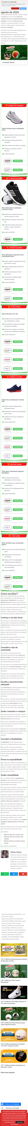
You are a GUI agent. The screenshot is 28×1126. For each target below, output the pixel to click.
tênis (4, 16)
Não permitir (15, 8)
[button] (5, 874)
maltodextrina (12, 600)
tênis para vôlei (18, 21)
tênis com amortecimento (14, 19)
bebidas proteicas (13, 821)
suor (14, 767)
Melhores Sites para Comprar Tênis (13, 834)
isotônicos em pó (5, 602)
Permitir (23, 8)
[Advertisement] (14, 83)
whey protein (4, 600)
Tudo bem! (20, 1122)
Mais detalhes (14, 1124)
